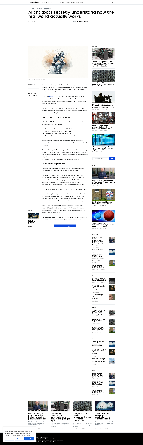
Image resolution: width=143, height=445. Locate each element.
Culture (68, 2)
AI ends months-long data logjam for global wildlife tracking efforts (99, 279)
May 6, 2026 (95, 228)
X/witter (54, 440)
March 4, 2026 (95, 151)
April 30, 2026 (95, 290)
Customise (9, 438)
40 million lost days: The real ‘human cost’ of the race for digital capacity (102, 148)
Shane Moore (53, 428)
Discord (43, 440)
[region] (19, 434)
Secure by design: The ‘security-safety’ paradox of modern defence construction (103, 105)
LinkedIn (47, 440)
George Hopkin (32, 93)
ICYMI (77, 2)
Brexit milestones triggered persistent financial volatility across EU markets (102, 203)
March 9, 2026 (95, 130)
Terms (43, 438)
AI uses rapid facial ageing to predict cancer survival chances (98, 296)
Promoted (66, 410)
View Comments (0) (65, 226)
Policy (63, 2)
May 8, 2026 (95, 207)
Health (93, 237)
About (81, 2)
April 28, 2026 (95, 300)
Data (57, 410)
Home (43, 2)
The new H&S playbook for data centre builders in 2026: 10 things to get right (103, 63)
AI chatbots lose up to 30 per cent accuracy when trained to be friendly (99, 287)
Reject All (19, 438)
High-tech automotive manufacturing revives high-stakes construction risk (103, 127)
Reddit (51, 440)
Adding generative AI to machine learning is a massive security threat (33, 223)
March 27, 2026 (95, 109)
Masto (61, 440)
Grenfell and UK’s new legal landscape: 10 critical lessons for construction (103, 84)
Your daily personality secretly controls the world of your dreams (98, 360)
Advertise (40, 438)
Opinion (57, 2)
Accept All (29, 438)
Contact (35, 438)
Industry (84, 410)
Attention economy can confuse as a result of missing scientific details (98, 254)
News (47, 2)
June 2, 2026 (95, 66)
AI (60, 2)
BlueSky (58, 440)
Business (52, 2)
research (51, 96)
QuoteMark (43, 437)
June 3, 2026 (95, 185)
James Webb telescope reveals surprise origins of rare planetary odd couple (103, 224)
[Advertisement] (71, 33)
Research (73, 2)
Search (111, 158)
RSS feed (54, 438)
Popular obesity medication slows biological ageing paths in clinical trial (103, 182)
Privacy (46, 438)
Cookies (50, 438)
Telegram (39, 440)
